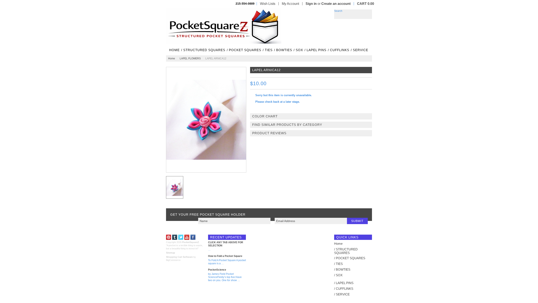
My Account (290, 3)
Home (171, 58)
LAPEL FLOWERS (190, 58)
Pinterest (168, 237)
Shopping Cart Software (179, 257)
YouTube (187, 237)
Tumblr (174, 237)
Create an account (336, 3)
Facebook (193, 237)
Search (338, 10)
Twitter (180, 237)
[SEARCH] (369, 12)
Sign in (311, 3)
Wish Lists (267, 3)
